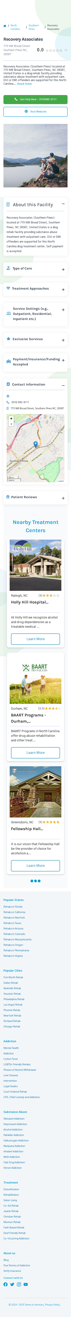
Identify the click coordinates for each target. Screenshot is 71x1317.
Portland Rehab (12, 1021)
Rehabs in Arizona (13, 929)
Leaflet (61, 481)
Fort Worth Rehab (13, 977)
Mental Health (11, 1048)
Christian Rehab (12, 1217)
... (22, 83)
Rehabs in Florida (12, 907)
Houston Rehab (12, 994)
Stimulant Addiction (13, 1119)
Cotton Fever (10, 1059)
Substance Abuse (15, 1112)
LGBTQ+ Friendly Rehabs (17, 1064)
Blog (6, 1260)
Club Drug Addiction (14, 1162)
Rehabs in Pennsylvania (16, 950)
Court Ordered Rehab (15, 1092)
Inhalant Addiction (13, 1151)
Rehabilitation (11, 1195)
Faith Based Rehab (13, 1228)
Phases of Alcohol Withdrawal (19, 1070)
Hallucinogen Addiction (16, 1141)
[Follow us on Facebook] (5, 1284)
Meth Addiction (11, 1157)
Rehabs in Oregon (13, 945)
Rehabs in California (14, 912)
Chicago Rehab (11, 1027)
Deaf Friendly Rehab (14, 1233)
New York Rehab (12, 1016)
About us (9, 1253)
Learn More (36, 639)
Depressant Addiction (15, 1124)
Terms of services (34, 1305)
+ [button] (11, 418)
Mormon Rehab (12, 1222)
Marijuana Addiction (14, 1146)
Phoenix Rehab (11, 1010)
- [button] (11, 423)
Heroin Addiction (12, 1168)
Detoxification (11, 1189)
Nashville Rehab (12, 988)
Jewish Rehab (11, 1211)
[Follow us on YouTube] (26, 1284)
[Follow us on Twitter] (12, 1284)
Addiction (9, 1041)
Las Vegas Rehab (12, 1005)
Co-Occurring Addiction (16, 1238)
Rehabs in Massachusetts (17, 939)
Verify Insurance (12, 1271)
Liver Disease (10, 1075)
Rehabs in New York (14, 918)
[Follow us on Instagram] (19, 1284)
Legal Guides (10, 1086)
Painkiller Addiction (13, 1135)
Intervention (10, 1081)
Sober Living (10, 1200)
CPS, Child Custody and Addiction (21, 1097)
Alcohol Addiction (13, 1130)
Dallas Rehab (10, 983)
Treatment (10, 1182)
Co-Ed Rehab (11, 1206)
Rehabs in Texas (12, 923)
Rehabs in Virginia (13, 956)
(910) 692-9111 (20, 402)
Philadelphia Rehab (13, 999)
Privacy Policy (52, 1305)
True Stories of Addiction (16, 1265)
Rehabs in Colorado (14, 934)
